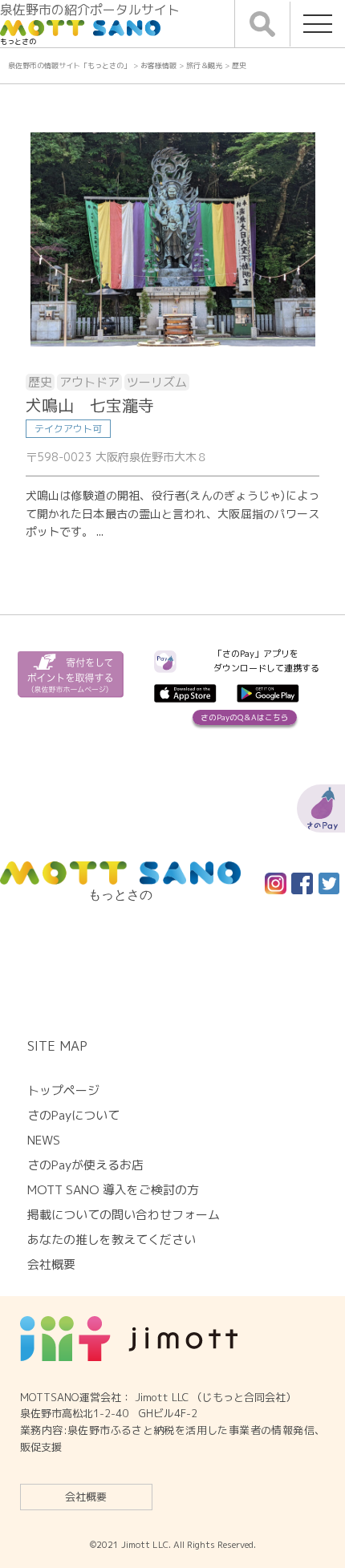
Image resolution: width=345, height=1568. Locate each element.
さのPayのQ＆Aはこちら (245, 717)
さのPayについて (73, 1115)
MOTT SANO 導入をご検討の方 (113, 1189)
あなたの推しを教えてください (111, 1239)
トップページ (63, 1090)
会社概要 (86, 1496)
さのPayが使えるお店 (85, 1165)
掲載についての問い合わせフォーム (123, 1214)
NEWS (43, 1140)
